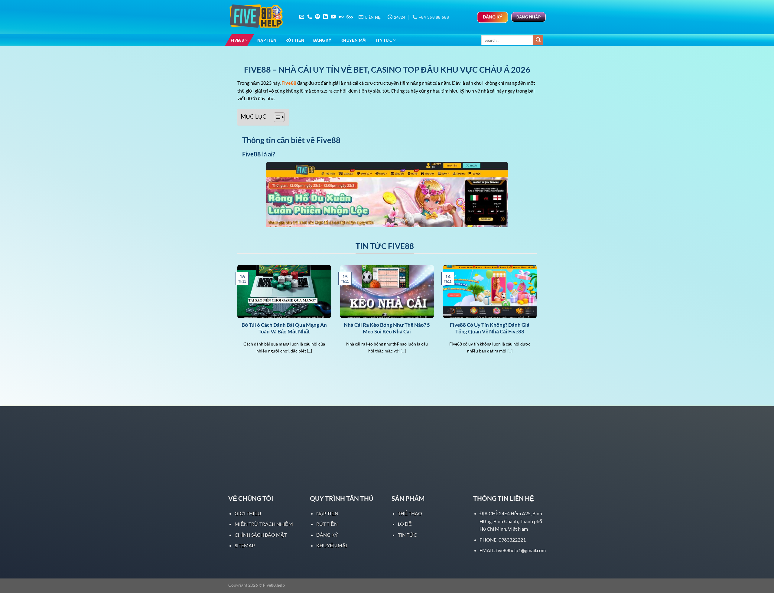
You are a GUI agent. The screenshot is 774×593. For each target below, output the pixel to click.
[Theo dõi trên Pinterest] (317, 17)
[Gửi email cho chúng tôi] (301, 17)
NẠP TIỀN (266, 40)
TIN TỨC (384, 40)
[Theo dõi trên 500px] (349, 17)
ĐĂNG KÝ (322, 40)
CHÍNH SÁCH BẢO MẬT (261, 535)
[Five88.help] (258, 17)
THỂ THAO (410, 513)
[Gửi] (538, 40)
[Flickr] (341, 17)
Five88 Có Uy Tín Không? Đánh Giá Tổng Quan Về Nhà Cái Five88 (489, 328)
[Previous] (236, 316)
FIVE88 (237, 40)
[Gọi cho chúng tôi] (309, 17)
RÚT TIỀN (294, 40)
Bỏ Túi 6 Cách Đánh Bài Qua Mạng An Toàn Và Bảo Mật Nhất (284, 328)
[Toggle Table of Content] (276, 117)
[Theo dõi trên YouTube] (333, 17)
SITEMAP (245, 545)
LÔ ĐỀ (405, 524)
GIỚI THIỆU (248, 513)
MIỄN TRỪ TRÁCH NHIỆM (264, 524)
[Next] (537, 316)
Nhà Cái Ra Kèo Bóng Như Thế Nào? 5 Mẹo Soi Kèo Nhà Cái (387, 328)
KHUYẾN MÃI (353, 40)
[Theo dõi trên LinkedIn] (325, 17)
